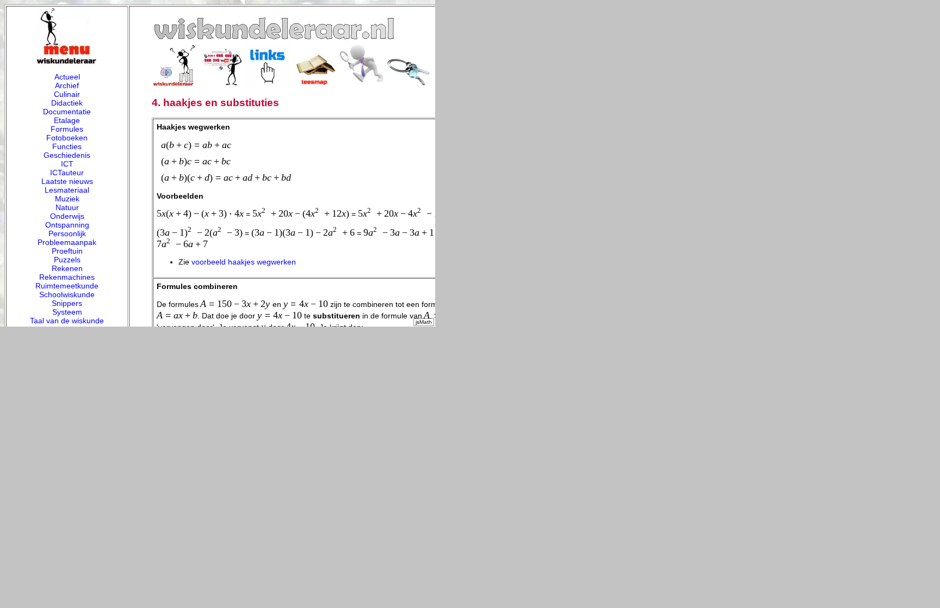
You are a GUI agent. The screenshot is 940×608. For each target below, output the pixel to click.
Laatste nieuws (67, 181)
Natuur (67, 207)
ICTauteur (67, 172)
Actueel (67, 76)
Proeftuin (67, 251)
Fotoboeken (67, 137)
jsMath (424, 322)
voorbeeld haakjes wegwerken (243, 261)
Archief (67, 85)
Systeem (67, 312)
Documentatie (67, 111)
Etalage (67, 120)
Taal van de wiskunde (67, 320)
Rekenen (67, 268)
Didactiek (67, 103)
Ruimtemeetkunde (66, 285)
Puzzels (67, 259)
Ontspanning (67, 224)
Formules (67, 129)
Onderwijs (67, 216)
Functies (67, 146)
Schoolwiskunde (67, 294)
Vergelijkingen (67, 329)
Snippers (67, 303)
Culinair (67, 94)
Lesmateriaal (67, 190)
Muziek (67, 198)
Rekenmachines (67, 277)
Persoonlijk (67, 233)
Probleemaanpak (67, 242)
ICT (67, 163)
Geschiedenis (67, 155)
